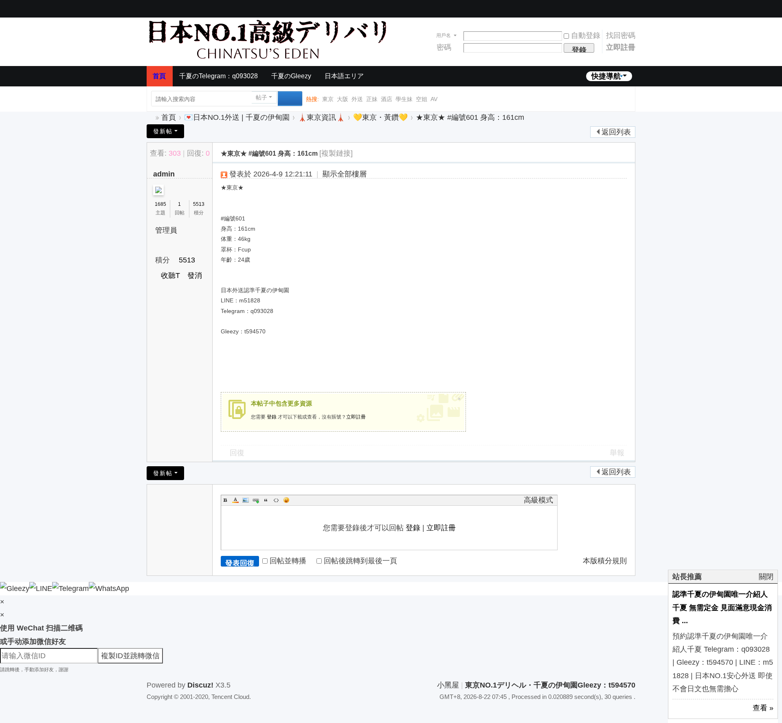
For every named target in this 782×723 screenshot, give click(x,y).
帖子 (261, 97)
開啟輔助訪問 (619, 5)
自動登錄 (585, 35)
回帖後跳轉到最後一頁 (360, 561)
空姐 (421, 99)
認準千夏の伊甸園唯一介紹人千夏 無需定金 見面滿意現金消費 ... (722, 607)
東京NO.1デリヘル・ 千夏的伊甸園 (150, 117)
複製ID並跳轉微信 (130, 656)
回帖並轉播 (288, 561)
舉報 (617, 453)
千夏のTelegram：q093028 (218, 76)
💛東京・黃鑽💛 (380, 117)
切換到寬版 (629, 8)
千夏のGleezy (291, 76)
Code (276, 500)
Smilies (286, 500)
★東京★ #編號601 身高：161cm (470, 117)
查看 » (763, 708)
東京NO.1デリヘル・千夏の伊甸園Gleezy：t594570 (550, 685)
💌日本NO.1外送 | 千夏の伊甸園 (237, 117)
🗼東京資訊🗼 (321, 117)
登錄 (272, 417)
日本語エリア (344, 76)
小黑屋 (448, 685)
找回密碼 (620, 35)
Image (246, 500)
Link (256, 500)
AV (434, 99)
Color (235, 500)
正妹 (372, 99)
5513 (198, 204)
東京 (328, 99)
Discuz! (200, 685)
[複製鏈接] (336, 153)
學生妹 (404, 99)
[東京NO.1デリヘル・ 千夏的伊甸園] (269, 39)
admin (164, 174)
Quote (266, 500)
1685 (160, 204)
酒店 (386, 99)
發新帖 (163, 131)
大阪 (342, 99)
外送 (357, 99)
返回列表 (616, 132)
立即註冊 (620, 47)
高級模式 (538, 500)
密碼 (444, 47)
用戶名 (443, 35)
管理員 (166, 230)
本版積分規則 (605, 561)
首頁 (159, 76)
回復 (237, 453)
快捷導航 (606, 76)
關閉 (766, 577)
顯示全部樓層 (345, 174)
